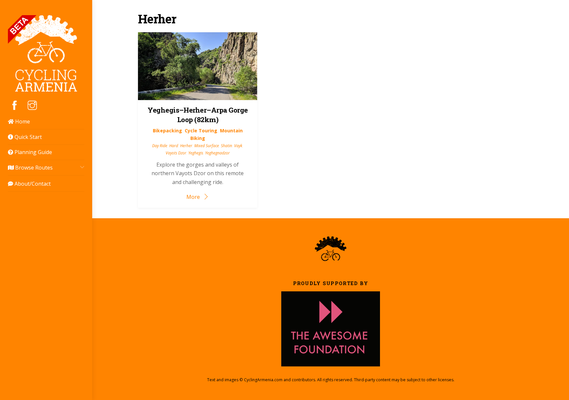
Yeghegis (195, 152)
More (193, 196)
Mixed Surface (206, 145)
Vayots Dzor (176, 152)
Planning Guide (32, 152)
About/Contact (32, 183)
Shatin (226, 145)
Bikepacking (167, 130)
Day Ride (159, 145)
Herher (186, 145)
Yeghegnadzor (217, 152)
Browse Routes (33, 167)
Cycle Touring (201, 130)
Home (22, 121)
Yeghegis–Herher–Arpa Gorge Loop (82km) (198, 114)
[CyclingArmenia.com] (46, 88)
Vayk (238, 145)
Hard (173, 145)
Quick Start (27, 137)
